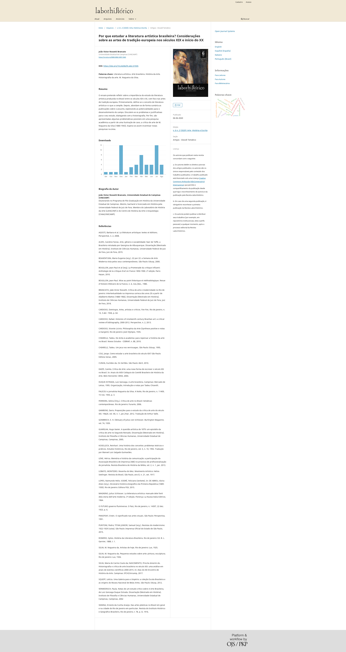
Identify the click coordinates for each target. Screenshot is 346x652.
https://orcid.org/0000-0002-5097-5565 (112, 57)
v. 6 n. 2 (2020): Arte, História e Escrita (132, 28)
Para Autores (220, 79)
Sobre (131, 19)
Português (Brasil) (223, 59)
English (218, 46)
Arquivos (108, 19)
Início (101, 28)
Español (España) (223, 51)
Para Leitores (220, 75)
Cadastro (239, 2)
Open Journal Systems (225, 31)
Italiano (218, 55)
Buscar (246, 19)
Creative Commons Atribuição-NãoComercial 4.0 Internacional (189, 181)
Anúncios (120, 19)
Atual (97, 19)
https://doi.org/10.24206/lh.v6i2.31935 (120, 66)
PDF (178, 105)
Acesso (248, 2)
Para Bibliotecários (222, 83)
